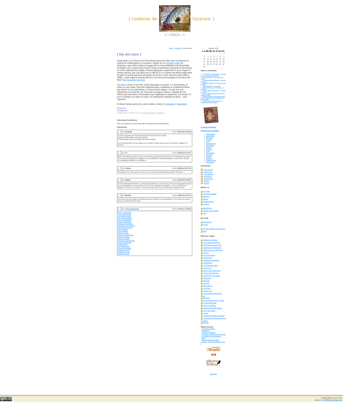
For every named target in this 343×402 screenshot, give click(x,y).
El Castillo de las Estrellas (211, 336)
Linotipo (206, 204)
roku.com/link (123, 229)
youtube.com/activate (125, 235)
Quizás (205, 313)
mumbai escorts (124, 250)
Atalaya (206, 253)
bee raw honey (207, 77)
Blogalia (206, 197)
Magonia (206, 281)
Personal (209, 155)
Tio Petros (207, 288)
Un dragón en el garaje (211, 276)
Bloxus (205, 199)
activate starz (123, 244)
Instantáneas (208, 179)
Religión (209, 159)
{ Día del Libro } (129, 54)
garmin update (123, 233)
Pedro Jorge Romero (211, 273)
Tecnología (210, 162)
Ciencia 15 (207, 268)
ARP (204, 231)
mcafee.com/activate (125, 224)
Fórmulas (217, 86)
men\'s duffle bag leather (210, 93)
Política (208, 157)
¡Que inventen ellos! (210, 266)
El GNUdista (207, 263)
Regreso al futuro (209, 306)
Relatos (206, 181)
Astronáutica (210, 134)
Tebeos (206, 183)
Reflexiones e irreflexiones (213, 250)
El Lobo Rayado (209, 255)
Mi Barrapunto (208, 202)
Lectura (209, 149)
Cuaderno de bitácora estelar (214, 316)
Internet (209, 147)
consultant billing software (211, 80)
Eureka (205, 323)
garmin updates (123, 239)
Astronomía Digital (210, 194)
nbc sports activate (125, 218)
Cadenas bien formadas (212, 248)
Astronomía (210, 136)
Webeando (207, 278)
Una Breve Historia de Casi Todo (213, 334)
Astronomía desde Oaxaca (212, 308)
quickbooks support (125, 228)
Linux (208, 151)
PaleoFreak (207, 258)
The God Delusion (208, 329)
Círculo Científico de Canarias (214, 229)
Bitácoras (209, 138)
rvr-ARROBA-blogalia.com (332, 400)
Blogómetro (207, 208)
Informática (210, 145)
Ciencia (209, 140)
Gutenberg (182, 104)
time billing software (209, 83)
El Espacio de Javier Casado (213, 301)
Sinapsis (206, 283)
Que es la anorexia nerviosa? (212, 101)
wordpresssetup (207, 86)
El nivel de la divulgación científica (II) (213, 75)
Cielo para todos (209, 311)
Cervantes (169, 104)
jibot (204, 213)
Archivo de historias (208, 127)
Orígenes (206, 298)
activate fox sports (124, 216)
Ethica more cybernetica (212, 271)
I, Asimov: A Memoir (208, 333)
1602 (203, 338)
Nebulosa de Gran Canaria (209, 102)
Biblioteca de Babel (210, 240)
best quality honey (208, 87)
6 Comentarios (149, 113)
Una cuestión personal (211, 243)
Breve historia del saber (210, 340)
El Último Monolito (210, 303)
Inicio (171, 48)
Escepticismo (211, 144)
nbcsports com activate (126, 226)
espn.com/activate (132, 209)
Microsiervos (207, 286)
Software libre (211, 160)
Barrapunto (207, 222)
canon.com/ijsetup (124, 220)
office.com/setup (124, 237)
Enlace (161, 113)
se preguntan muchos (134, 80)
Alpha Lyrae (207, 291)
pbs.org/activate (124, 246)
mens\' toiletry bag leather (211, 90)
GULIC (205, 225)
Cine (208, 142)
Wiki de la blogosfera (211, 211)
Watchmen (205, 331)
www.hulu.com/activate (126, 241)
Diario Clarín (174, 63)
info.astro (206, 191)
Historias (178, 48)
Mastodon (213, 374)
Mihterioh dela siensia (211, 260)
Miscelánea (210, 153)
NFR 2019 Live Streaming (211, 74)
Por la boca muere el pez (212, 245)
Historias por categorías (210, 131)
